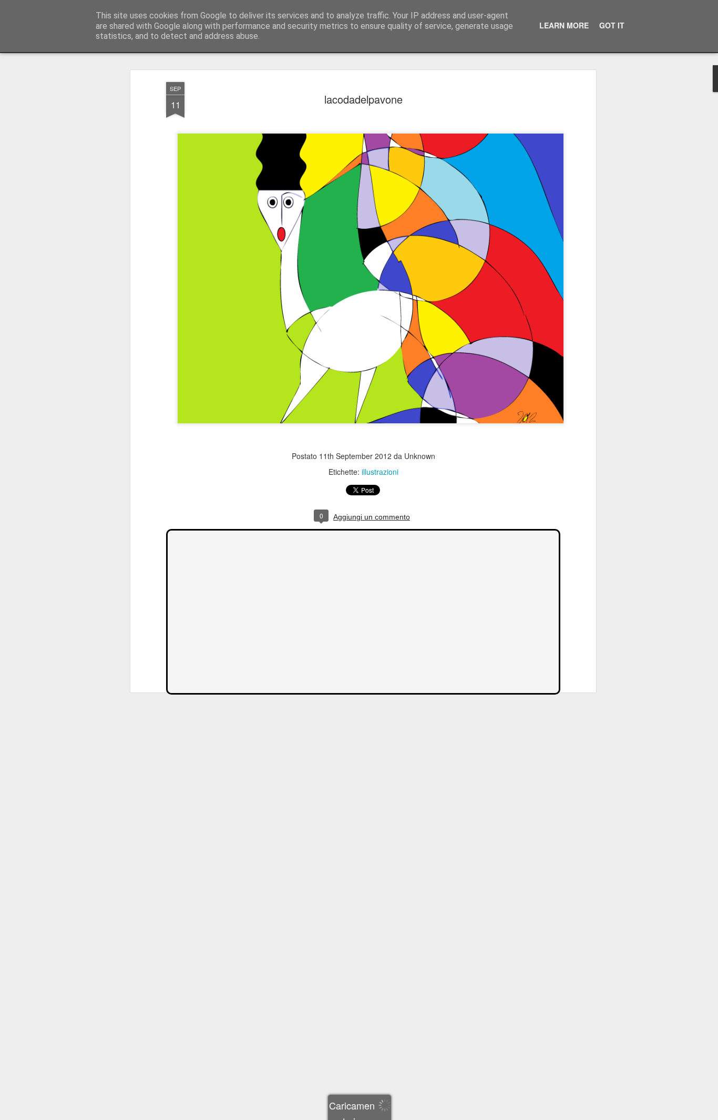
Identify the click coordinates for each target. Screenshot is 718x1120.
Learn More (564, 25)
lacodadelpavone (363, 99)
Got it (611, 25)
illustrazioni (380, 471)
